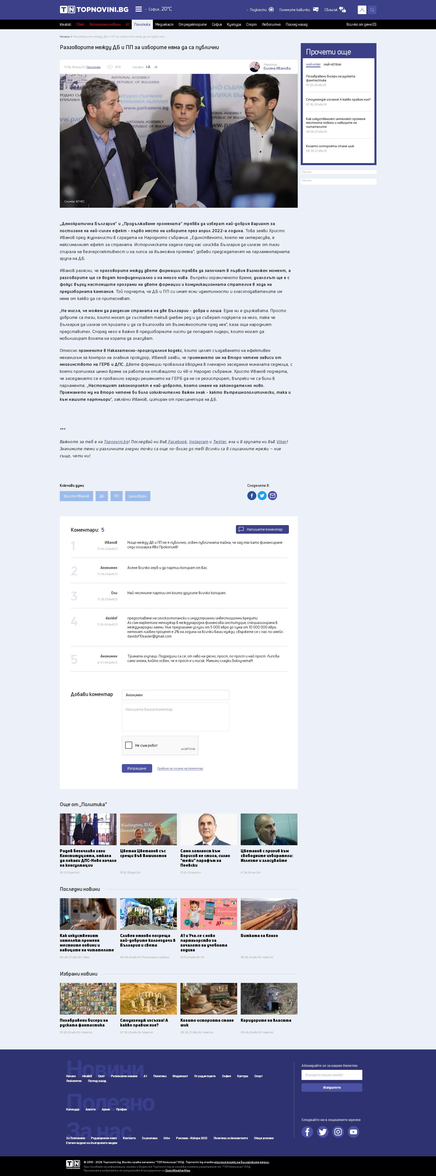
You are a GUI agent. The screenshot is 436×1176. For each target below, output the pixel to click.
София (217, 24)
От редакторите (193, 24)
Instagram (338, 1132)
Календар (72, 1109)
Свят (80, 24)
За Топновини (75, 1138)
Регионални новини (105, 24)
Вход (362, 10)
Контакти (129, 1138)
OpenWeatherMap (177, 1170)
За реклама (149, 1138)
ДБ (101, 496)
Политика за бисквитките (231, 1138)
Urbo (167, 1138)
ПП (116, 496)
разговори (138, 496)
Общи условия (264, 1138)
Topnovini (73, 1164)
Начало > (66, 36)
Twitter (323, 1132)
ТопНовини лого (94, 11)
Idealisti (65, 24)
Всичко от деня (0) (361, 24)
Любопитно (271, 24)
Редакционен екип (104, 1138)
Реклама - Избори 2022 (191, 1138)
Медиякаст (164, 24)
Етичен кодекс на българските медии (91, 1143)
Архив (106, 1109)
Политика (142, 24)
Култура (234, 24)
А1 (127, 24)
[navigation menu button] (138, 9)
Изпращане (136, 768)
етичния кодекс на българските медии (241, 1162)
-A (155, 67)
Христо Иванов (76, 496)
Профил (121, 1109)
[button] (262, 10)
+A (148, 67)
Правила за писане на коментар (180, 768)
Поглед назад (296, 24)
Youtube (353, 1132)
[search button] (372, 10)
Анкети (90, 1109)
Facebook (307, 1132)
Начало (71, 1076)
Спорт (251, 24)
